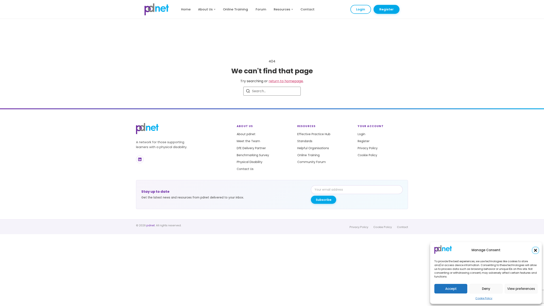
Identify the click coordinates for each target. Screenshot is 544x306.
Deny (486, 288)
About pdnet (246, 134)
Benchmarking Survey (253, 155)
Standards (304, 141)
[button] (535, 250)
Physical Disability (249, 162)
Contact (307, 9)
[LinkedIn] (140, 159)
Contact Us (245, 169)
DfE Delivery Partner (251, 148)
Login (360, 9)
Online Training (235, 9)
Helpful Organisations (313, 148)
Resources (282, 9)
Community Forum (311, 162)
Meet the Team (248, 141)
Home (186, 9)
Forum (261, 9)
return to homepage (286, 81)
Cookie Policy (483, 298)
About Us (205, 9)
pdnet (150, 225)
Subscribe (324, 200)
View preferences (521, 288)
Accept (451, 288)
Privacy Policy (368, 148)
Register (386, 9)
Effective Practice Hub (313, 134)
